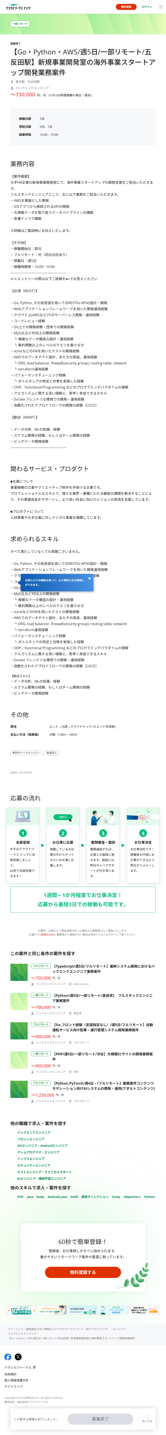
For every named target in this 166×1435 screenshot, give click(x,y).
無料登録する (83, 1272)
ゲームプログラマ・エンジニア (38, 1152)
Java (30, 1197)
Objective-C (132, 1197)
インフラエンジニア (31, 1159)
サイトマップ (13, 1386)
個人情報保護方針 (16, 1380)
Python (149, 1197)
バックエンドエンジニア (34, 1132)
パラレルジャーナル (17, 1367)
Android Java (57, 1197)
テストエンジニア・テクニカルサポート (44, 1172)
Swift (74, 1197)
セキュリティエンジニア (33, 1165)
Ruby (40, 1197)
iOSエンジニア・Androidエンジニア (42, 1146)
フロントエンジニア (31, 1139)
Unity (116, 1197)
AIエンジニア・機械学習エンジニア (41, 1178)
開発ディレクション (95, 1197)
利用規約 (10, 1374)
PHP (20, 1197)
